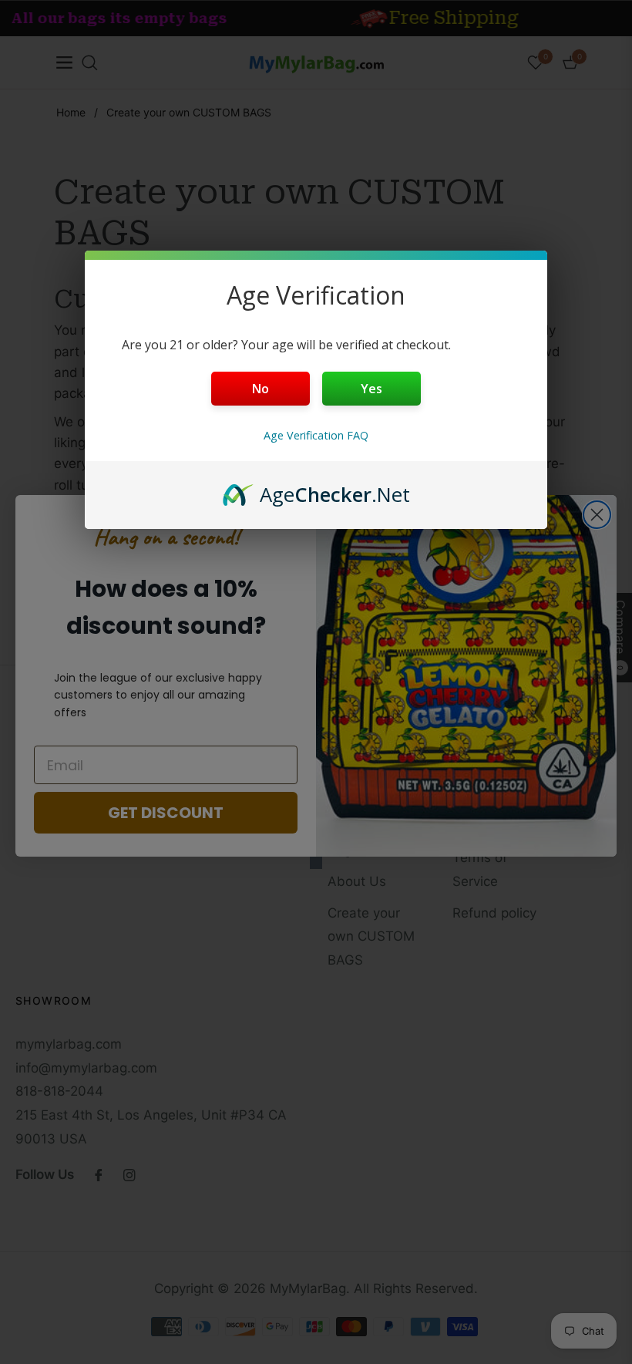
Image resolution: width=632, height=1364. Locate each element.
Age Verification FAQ (316, 435)
